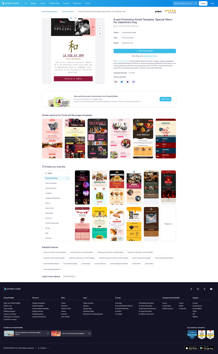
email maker (136, 264)
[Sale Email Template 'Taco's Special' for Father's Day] (99, 224)
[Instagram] (198, 289)
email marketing (100, 264)
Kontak (195, 303)
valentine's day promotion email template (113, 258)
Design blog (87, 309)
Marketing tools (37, 314)
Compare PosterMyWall (170, 298)
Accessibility (197, 309)
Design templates (38, 303)
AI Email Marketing (121, 309)
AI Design (118, 303)
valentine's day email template (54, 258)
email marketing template (164, 258)
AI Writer (118, 311)
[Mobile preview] (75, 18)
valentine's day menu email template (82, 258)
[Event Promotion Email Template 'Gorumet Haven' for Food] (133, 187)
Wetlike (195, 317)
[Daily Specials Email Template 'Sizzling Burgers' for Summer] (116, 187)
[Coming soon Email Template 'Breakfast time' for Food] (99, 187)
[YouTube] (211, 289)
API (194, 314)
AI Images (118, 314)
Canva (164, 303)
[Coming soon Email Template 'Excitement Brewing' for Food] (151, 224)
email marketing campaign (141, 258)
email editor (149, 264)
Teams (63, 311)
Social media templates (40, 309)
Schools (64, 314)
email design (85, 264)
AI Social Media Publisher (124, 306)
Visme (181, 303)
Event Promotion (128, 38)
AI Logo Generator (145, 311)
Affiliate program (9, 311)
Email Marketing (69, 276)
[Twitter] (204, 289)
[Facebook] (191, 289)
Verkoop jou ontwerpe (12, 317)
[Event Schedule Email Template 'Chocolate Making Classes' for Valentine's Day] (82, 224)
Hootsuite (182, 309)
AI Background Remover (147, 309)
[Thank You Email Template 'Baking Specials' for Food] (151, 187)
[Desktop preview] (71, 18)
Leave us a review (10, 314)
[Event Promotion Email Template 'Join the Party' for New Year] (82, 187)
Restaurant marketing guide (93, 314)
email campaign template (119, 264)
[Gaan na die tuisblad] (9, 3)
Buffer (181, 306)
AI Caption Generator (146, 314)
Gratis (63, 303)
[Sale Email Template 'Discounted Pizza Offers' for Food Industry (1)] (143, 139)
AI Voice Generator (145, 306)
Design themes (37, 311)
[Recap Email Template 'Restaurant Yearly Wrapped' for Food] (133, 224)
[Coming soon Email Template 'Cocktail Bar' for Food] (168, 187)
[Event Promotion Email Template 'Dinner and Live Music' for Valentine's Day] (97, 139)
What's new (8, 306)
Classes (86, 306)
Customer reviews (10, 319)
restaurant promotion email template (110, 252)
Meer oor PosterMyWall (12, 303)
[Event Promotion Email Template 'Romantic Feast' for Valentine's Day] (120, 139)
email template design (51, 264)
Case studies (8, 309)
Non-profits (65, 317)
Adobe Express (167, 309)
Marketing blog (88, 311)
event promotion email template (54, 252)
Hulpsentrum (197, 306)
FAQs (195, 311)
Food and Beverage (129, 32)
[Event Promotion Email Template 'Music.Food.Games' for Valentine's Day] (52, 139)
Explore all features (39, 317)
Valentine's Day (127, 43)
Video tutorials (88, 303)
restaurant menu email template (81, 252)
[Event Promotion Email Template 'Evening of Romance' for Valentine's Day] (75, 139)
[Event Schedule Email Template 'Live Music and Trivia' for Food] (166, 139)
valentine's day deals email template (140, 252)
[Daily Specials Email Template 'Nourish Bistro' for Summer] (116, 224)
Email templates (38, 306)
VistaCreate (166, 306)
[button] (100, 22)
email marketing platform (52, 269)
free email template (70, 264)
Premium (64, 306)
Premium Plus (66, 309)
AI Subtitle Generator (146, 303)
